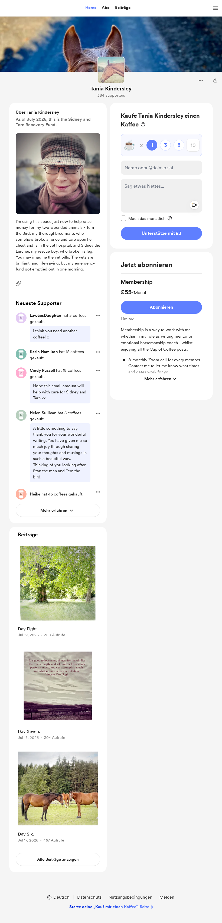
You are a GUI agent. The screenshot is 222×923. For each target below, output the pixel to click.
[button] (90, 8)
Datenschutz (89, 897)
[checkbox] (143, 218)
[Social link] (18, 283)
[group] (161, 331)
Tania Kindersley (111, 88)
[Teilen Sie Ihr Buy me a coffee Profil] (215, 80)
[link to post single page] (58, 591)
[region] (161, 176)
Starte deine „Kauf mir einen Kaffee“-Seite (109, 906)
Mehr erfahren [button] (157, 378)
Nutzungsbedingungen (130, 897)
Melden (166, 897)
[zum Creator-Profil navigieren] (111, 70)
